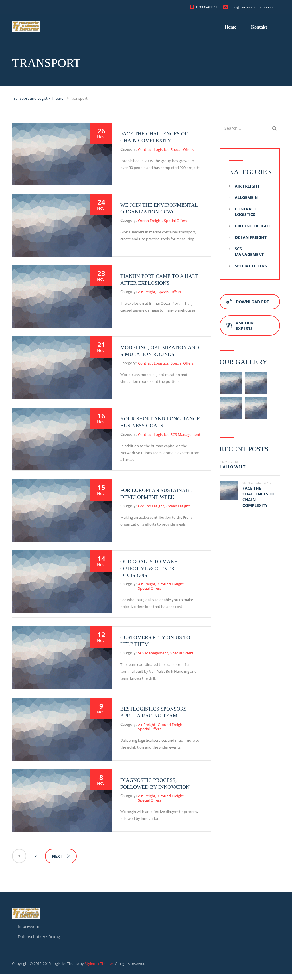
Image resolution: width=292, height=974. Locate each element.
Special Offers (182, 149)
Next (57, 856)
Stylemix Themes (99, 963)
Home (230, 27)
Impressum (28, 926)
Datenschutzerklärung (39, 936)
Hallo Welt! (233, 466)
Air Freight (146, 291)
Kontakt (259, 27)
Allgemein (246, 197)
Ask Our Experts (245, 325)
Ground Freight (151, 506)
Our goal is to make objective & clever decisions (148, 568)
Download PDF (252, 301)
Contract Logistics (153, 149)
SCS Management (185, 434)
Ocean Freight (150, 220)
